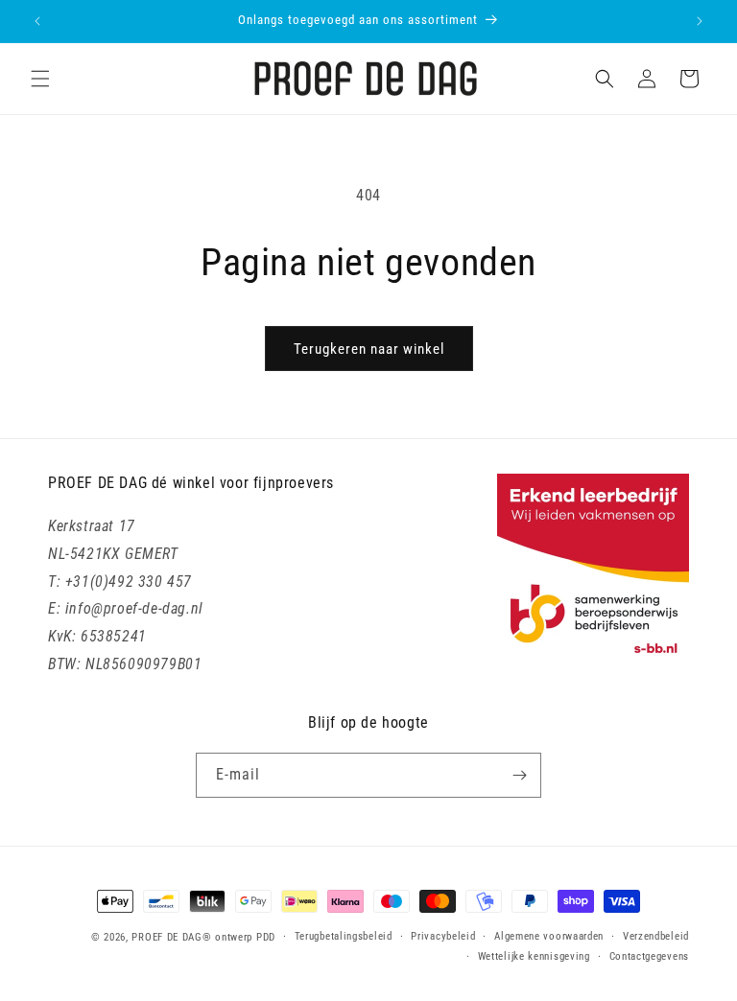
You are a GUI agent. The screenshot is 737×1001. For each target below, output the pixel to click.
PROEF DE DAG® (171, 937)
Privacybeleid (443, 936)
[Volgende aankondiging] (699, 21)
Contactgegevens (649, 956)
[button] (40, 79)
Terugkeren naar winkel (369, 349)
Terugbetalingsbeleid (343, 936)
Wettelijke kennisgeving (534, 956)
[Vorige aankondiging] (37, 21)
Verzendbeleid (656, 936)
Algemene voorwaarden (549, 936)
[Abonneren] (519, 775)
